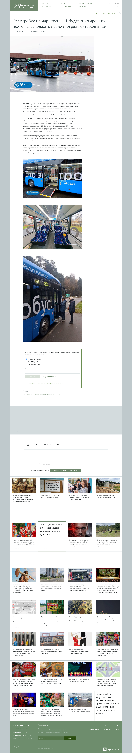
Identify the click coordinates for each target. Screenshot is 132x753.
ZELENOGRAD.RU (38, 31)
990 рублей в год (34, 364)
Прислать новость (21, 732)
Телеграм (97, 726)
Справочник (47, 6)
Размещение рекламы (22, 725)
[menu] (66, 5)
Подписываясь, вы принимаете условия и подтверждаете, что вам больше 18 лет (44, 383)
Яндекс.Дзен (107, 729)
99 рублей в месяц (34, 359)
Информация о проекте (22, 738)
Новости (46, 3)
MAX (117, 726)
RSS (117, 729)
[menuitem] (47, 3)
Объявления (66, 6)
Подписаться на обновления (39, 470)
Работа (64, 3)
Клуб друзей (84, 6)
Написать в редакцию (22, 735)
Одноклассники (94, 729)
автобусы (26, 394)
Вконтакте (108, 726)
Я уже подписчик (49, 377)
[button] (32, 376)
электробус (55, 394)
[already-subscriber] (49, 376)
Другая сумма (33, 362)
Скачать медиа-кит (21, 729)
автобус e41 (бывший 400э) (41, 394)
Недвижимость (85, 3)
